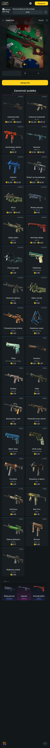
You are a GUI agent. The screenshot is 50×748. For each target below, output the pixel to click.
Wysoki (41, 20)
